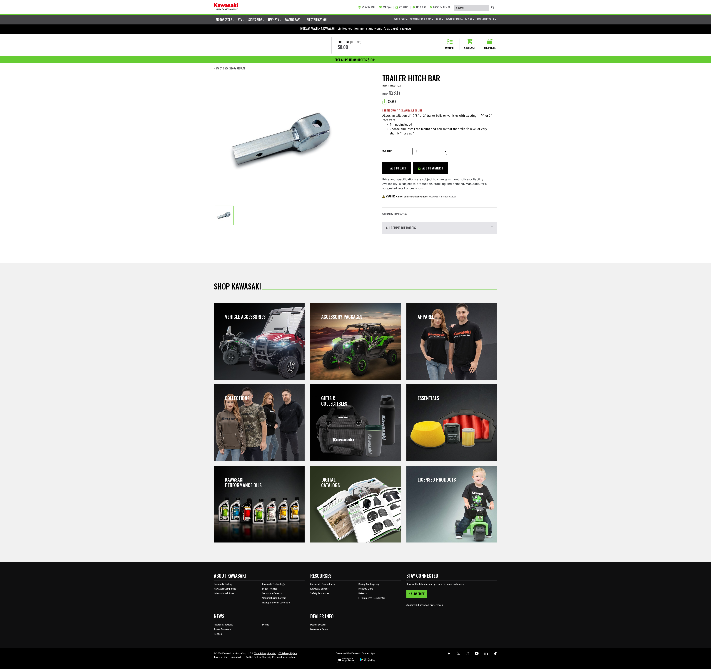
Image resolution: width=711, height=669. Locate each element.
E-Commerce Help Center (371, 598)
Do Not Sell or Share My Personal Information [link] (271, 657)
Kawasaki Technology (273, 584)
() (387, 7)
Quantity (387, 150)
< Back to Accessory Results (229, 68)
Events (265, 624)
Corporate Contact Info (322, 584)
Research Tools (486, 19)
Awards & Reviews (223, 624)
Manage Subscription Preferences (424, 605)
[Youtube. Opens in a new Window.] (477, 653)
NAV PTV (274, 19)
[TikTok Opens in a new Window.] (495, 653)
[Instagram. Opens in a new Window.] (467, 653)
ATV (240, 19)
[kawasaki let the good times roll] (226, 7)
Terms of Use (221, 657)
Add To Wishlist (432, 168)
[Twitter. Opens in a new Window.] (458, 653)
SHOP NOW (405, 28)
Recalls (218, 634)
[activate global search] (492, 7)
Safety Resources (319, 593)
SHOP (439, 19)
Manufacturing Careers (274, 598)
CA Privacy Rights (287, 653)
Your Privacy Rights (265, 653)
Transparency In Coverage (276, 602)
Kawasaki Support (319, 588)
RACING (469, 19)
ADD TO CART (398, 168)
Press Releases (222, 629)
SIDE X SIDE (255, 19)
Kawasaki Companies (225, 588)
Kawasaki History (223, 584)
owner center (453, 19)
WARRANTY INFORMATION (394, 214)
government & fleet (421, 19)
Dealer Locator (318, 624)
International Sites (224, 593)
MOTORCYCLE (224, 19)
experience (400, 19)
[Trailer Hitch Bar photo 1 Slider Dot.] (224, 215)
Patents (362, 593)
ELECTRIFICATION (317, 19)
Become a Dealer (319, 629)
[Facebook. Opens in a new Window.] (449, 653)
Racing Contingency (368, 584)
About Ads (236, 657)
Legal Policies (269, 588)
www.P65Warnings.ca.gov (442, 196)
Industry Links (365, 588)
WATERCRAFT (293, 19)
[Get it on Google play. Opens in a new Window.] (367, 660)
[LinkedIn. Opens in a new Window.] (486, 653)
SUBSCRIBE (418, 594)
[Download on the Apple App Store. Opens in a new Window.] (346, 660)
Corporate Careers (272, 593)
